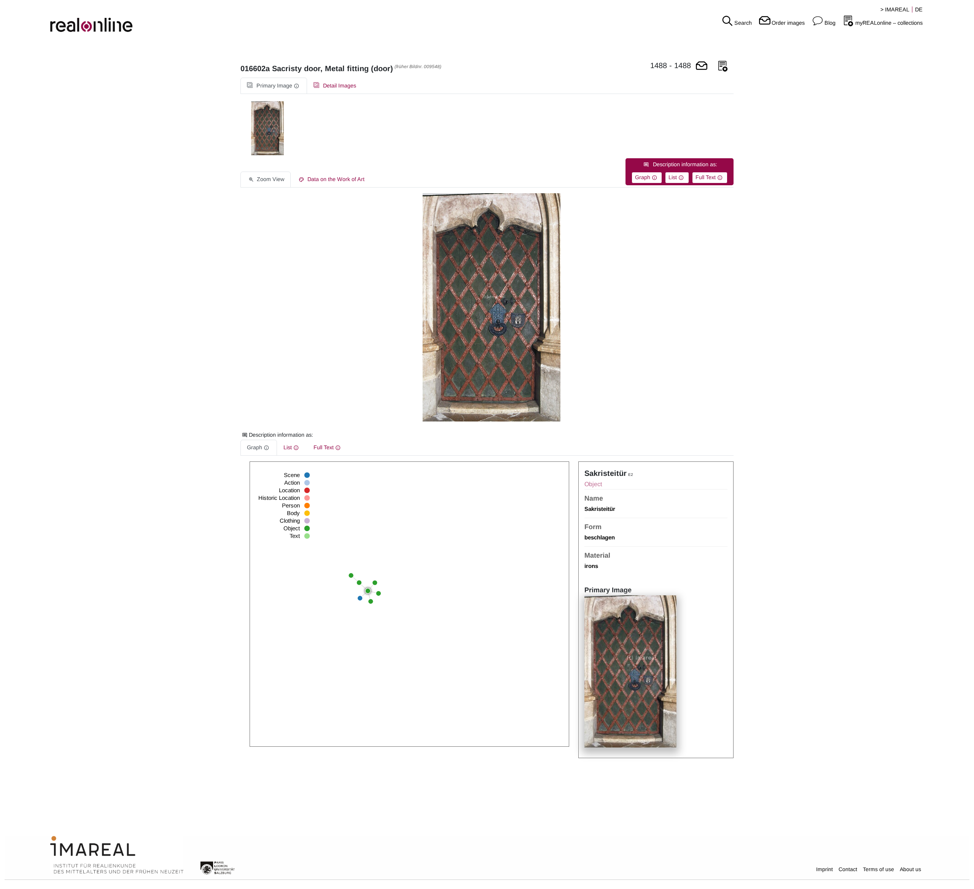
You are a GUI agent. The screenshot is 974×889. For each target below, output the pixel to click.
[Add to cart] (701, 66)
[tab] (273, 86)
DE (919, 9)
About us (910, 869)
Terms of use (878, 869)
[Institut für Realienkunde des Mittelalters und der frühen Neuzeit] (116, 855)
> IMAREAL (894, 9)
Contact (848, 869)
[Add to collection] (723, 66)
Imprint (824, 869)
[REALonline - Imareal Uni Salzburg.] (162, 19)
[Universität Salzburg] (217, 867)
